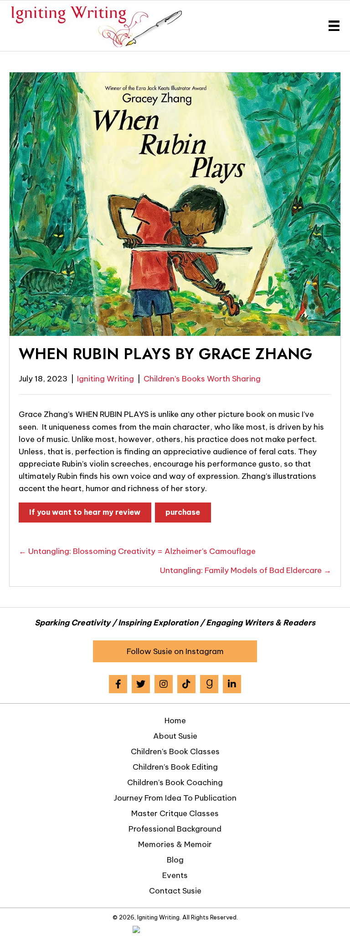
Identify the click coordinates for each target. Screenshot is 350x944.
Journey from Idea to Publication (175, 798)
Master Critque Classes (175, 813)
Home (175, 721)
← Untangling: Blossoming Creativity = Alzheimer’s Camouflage (137, 551)
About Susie (175, 736)
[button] (175, 651)
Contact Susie (175, 891)
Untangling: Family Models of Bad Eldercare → (245, 570)
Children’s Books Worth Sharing (202, 379)
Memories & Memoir (175, 844)
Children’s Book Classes (175, 751)
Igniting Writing (105, 379)
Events (175, 875)
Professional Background (175, 829)
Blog (175, 860)
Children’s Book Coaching (175, 782)
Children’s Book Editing (175, 767)
